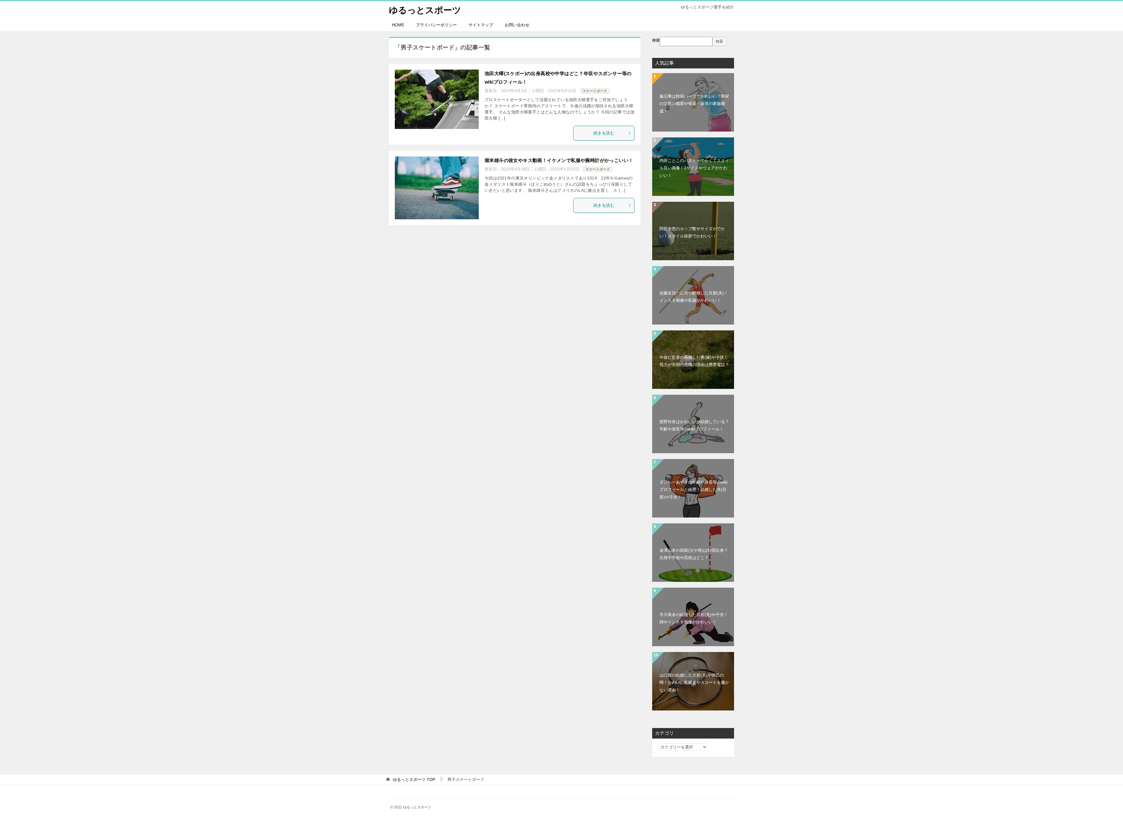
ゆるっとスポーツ (425, 10)
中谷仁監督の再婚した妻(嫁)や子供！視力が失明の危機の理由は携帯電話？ (694, 361)
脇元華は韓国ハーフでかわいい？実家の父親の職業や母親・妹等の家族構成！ (694, 103)
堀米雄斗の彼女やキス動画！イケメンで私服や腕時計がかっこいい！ (559, 160)
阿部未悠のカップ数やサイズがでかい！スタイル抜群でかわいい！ (692, 232)
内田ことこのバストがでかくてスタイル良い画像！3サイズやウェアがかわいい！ (694, 167)
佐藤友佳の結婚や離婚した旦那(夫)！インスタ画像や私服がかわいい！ (693, 297)
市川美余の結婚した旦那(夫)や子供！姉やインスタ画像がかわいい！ (693, 618)
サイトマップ (481, 25)
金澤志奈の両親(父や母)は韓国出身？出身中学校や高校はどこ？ (693, 554)
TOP (414, 779)
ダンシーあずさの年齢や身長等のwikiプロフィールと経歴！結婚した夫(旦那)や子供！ (693, 489)
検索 (656, 40)
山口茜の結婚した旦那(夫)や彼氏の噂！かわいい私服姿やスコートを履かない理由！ (694, 682)
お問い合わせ (517, 25)
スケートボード (595, 91)
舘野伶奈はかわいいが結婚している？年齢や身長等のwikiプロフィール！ (694, 425)
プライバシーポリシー (436, 25)
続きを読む (603, 133)
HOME (398, 25)
